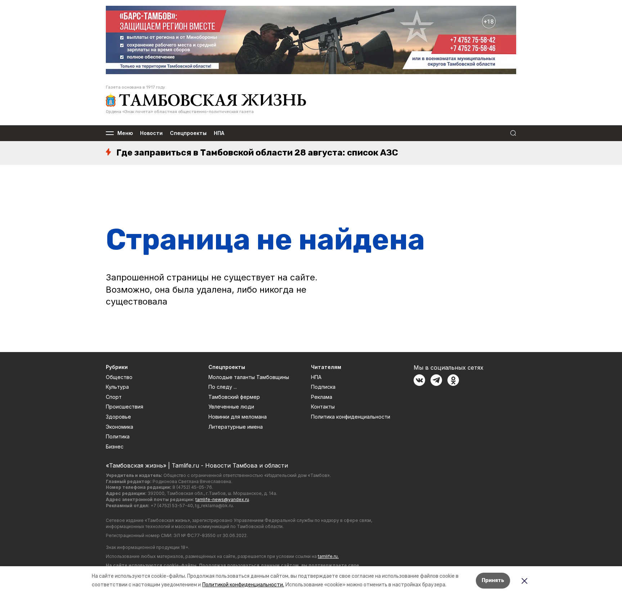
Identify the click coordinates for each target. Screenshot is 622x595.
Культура (117, 387)
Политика (118, 436)
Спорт (114, 397)
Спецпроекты (188, 133)
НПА (219, 133)
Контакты (323, 407)
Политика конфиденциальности (350, 417)
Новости (151, 133)
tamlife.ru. (328, 556)
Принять (493, 580)
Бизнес (114, 446)
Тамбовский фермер (234, 397)
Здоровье (118, 417)
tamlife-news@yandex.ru (222, 499)
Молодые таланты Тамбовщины (248, 377)
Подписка (323, 387)
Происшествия (124, 407)
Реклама (321, 397)
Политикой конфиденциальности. (243, 585)
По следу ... (222, 387)
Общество (119, 377)
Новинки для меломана (237, 417)
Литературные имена (235, 427)
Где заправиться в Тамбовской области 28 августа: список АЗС (257, 153)
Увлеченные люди (231, 407)
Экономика (119, 427)
